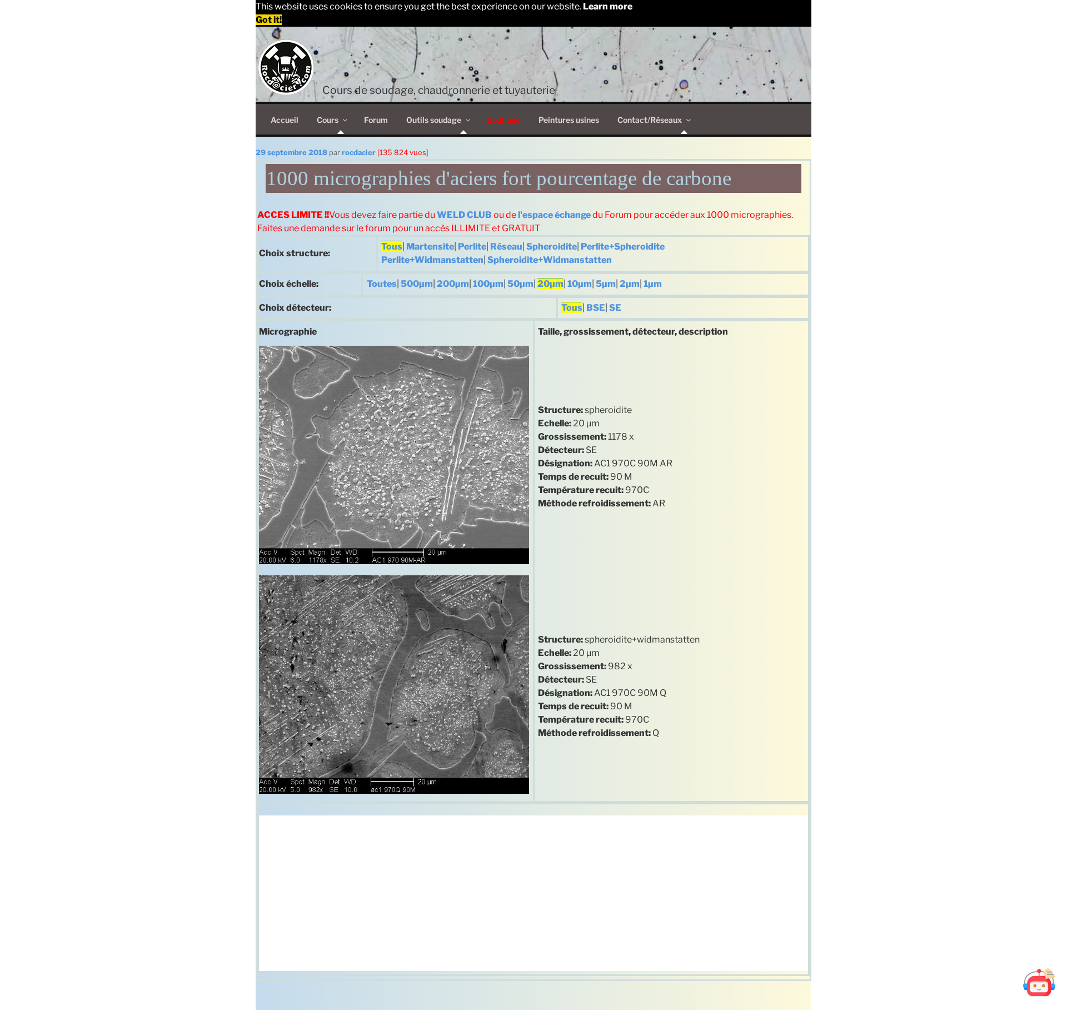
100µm (488, 283)
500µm (417, 283)
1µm (653, 283)
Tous (391, 246)
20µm (550, 283)
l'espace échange (554, 215)
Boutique (503, 120)
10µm (579, 283)
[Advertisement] (533, 893)
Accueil (284, 120)
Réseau (506, 246)
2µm (630, 283)
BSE (595, 307)
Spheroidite (551, 246)
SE (615, 307)
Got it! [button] (269, 19)
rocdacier (359, 152)
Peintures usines (569, 120)
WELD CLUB (464, 215)
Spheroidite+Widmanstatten (549, 260)
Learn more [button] (607, 6)
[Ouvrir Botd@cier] (1039, 982)
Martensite (430, 246)
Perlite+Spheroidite (623, 246)
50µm (520, 283)
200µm (453, 283)
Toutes (382, 283)
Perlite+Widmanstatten (432, 260)
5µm (606, 283)
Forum (376, 120)
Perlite (472, 246)
